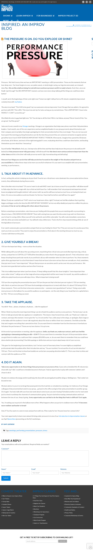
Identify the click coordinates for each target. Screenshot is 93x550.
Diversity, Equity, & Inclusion (73, 504)
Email (33, 469)
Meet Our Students (39, 506)
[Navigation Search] (16, 18)
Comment (5, 449)
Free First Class (38, 500)
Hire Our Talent (6, 515)
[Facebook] (83, 2)
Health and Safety (70, 510)
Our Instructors (38, 517)
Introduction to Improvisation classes (72, 416)
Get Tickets (5, 498)
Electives (36, 509)
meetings (12, 430)
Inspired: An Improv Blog (72, 496)
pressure (39, 430)
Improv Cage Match (8, 510)
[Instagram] (90, 2)
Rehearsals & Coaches (8, 512)
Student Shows (6, 504)
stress (45, 430)
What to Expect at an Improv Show (12, 496)
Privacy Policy (69, 512)
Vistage (25, 126)
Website (63, 469)
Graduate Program (39, 514)
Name (3, 469)
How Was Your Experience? (72, 498)
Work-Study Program (40, 520)
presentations (30, 430)
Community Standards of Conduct (74, 507)
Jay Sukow (18, 102)
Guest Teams (6, 507)
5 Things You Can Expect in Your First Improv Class (46, 497)
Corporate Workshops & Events (74, 515)
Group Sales (5, 501)
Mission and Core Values (72, 501)
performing (21, 430)
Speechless (12, 419)
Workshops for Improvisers (41, 512)
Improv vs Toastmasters (40, 523)
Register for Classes (39, 503)
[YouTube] (86, 2)
